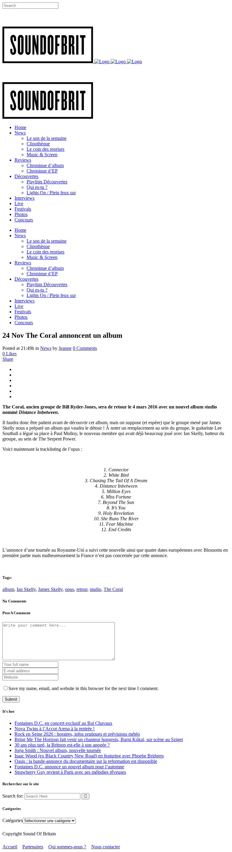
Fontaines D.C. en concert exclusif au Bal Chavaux (63, 723)
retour (81, 589)
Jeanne (65, 348)
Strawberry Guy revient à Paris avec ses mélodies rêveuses (70, 772)
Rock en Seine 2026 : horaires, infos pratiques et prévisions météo (77, 734)
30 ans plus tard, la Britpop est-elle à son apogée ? (62, 744)
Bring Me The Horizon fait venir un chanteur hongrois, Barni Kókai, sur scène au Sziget (98, 739)
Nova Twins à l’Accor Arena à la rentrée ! (54, 728)
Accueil (9, 846)
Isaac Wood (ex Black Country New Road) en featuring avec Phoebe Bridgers (89, 755)
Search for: (12, 796)
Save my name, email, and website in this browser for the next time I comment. (83, 688)
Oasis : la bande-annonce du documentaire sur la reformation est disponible (85, 761)
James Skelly (50, 589)
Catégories (12, 820)
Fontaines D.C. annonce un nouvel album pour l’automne (69, 766)
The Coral (113, 589)
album (8, 589)
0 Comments (85, 348)
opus (69, 589)
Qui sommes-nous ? (67, 846)
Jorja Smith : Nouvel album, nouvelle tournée (57, 750)
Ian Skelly (26, 589)
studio (95, 589)
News (45, 348)
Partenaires (32, 846)
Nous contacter (105, 846)
